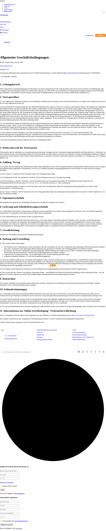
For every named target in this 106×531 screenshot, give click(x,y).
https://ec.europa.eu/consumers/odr (82, 315)
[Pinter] (79, 352)
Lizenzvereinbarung (78, 332)
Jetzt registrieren (19, 493)
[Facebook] (91, 352)
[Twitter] (95, 352)
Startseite (7, 42)
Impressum (40, 335)
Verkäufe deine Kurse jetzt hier (47, 330)
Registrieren (90, 35)
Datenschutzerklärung (79, 335)
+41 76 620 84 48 (10, 336)
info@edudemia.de (73, 73)
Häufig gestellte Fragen (44, 339)
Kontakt (39, 337)
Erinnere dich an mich (9, 486)
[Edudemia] (9, 330)
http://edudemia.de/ (6, 66)
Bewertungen (8, 10)
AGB (74, 330)
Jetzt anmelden (17, 528)
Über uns (7, 6)
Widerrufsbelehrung (78, 339)
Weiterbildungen (9, 4)
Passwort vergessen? (6, 482)
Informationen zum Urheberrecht (83, 337)
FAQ (5, 8)
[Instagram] (87, 352)
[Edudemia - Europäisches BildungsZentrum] (4, 15)
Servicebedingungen (21, 521)
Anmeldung (100, 35)
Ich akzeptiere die (15, 521)
